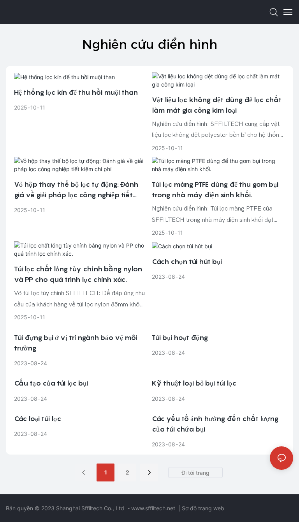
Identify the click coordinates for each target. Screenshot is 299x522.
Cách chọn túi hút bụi (187, 261)
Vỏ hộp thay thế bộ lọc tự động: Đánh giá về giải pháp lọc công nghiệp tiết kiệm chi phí (76, 190)
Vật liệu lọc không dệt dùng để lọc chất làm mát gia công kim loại (216, 105)
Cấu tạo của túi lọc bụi (51, 383)
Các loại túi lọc (37, 418)
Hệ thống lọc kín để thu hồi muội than (76, 92)
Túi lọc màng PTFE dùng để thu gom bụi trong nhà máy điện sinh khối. (215, 189)
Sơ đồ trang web (203, 508)
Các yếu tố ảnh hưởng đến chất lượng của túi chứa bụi (215, 423)
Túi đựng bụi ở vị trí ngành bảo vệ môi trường (75, 342)
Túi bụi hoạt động (180, 337)
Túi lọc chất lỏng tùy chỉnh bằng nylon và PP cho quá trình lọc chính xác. (78, 274)
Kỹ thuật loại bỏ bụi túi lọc (194, 383)
